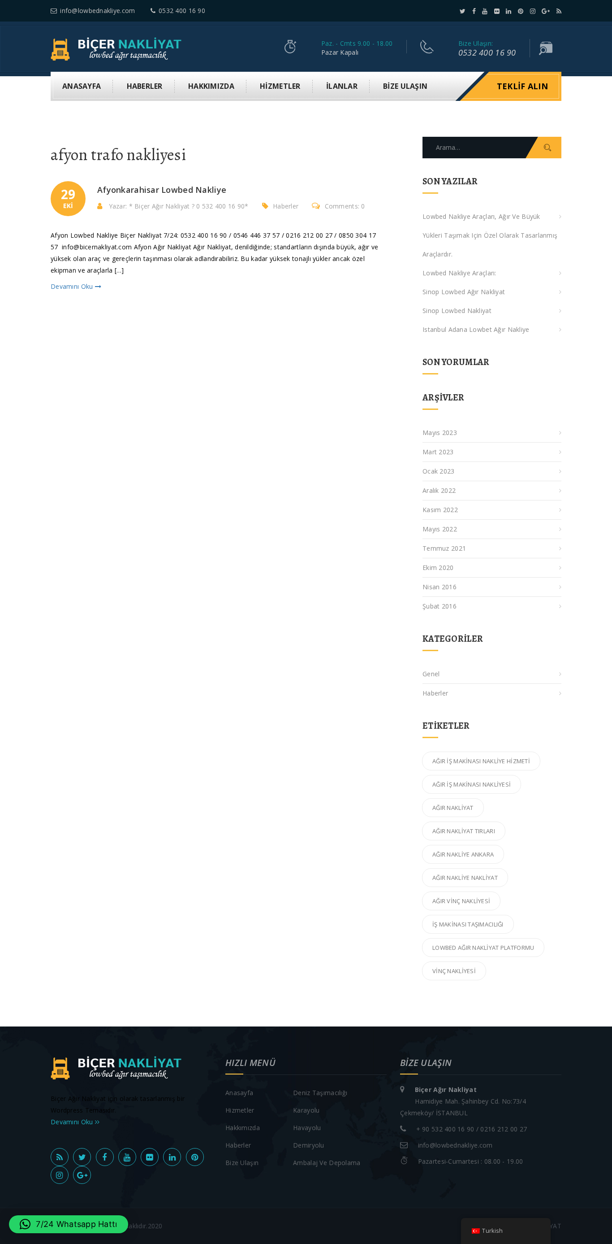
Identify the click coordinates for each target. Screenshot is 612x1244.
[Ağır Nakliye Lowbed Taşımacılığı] (118, 48)
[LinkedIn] (508, 11)
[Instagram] (532, 11)
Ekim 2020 (438, 567)
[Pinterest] (520, 11)
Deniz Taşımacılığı (320, 1092)
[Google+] (546, 11)
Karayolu (306, 1110)
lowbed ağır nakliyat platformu (483, 948)
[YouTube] (484, 11)
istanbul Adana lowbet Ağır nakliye (476, 329)
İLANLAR (342, 86)
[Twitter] (462, 11)
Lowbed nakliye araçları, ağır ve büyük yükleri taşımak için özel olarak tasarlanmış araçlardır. (489, 235)
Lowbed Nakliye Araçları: (459, 273)
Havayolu (307, 1127)
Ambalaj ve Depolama (326, 1162)
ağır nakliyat (453, 808)
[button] (68, 1224)
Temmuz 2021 (444, 548)
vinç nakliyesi (454, 971)
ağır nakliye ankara (463, 854)
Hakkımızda (211, 86)
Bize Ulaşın (405, 86)
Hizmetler (280, 86)
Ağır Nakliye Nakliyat (465, 878)
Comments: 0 (345, 206)
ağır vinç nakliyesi (461, 901)
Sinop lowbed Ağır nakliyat (463, 291)
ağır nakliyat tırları (463, 831)
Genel (431, 674)
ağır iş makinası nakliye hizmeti (481, 761)
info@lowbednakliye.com (97, 10)
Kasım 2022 (440, 509)
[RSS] (558, 11)
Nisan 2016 (439, 587)
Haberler (145, 86)
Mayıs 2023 (439, 432)
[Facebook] (474, 11)
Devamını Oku (73, 286)
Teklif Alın (522, 86)
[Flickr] (497, 11)
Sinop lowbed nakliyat (456, 310)
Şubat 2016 (439, 606)
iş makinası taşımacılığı (468, 924)
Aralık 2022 (439, 490)
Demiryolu (308, 1145)
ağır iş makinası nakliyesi (471, 784)
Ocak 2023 (438, 471)
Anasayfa (81, 86)
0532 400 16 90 (182, 10)
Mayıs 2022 (439, 529)
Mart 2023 (438, 452)
